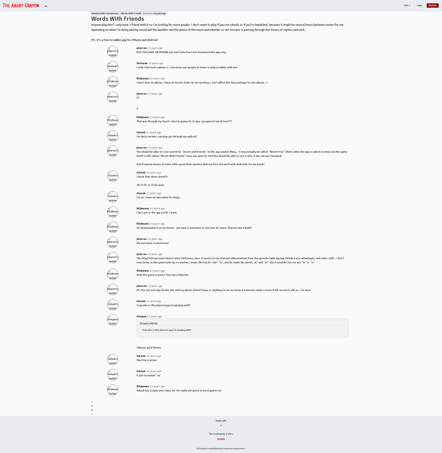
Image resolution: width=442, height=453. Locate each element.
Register (433, 5)
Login (419, 5)
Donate (221, 438)
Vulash (141, 132)
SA (46, 6)
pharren (148, 13)
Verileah (142, 63)
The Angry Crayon (22, 5)
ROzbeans (143, 78)
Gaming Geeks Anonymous (104, 13)
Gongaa (141, 316)
